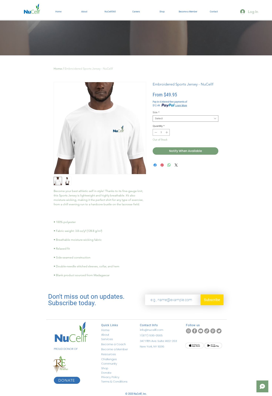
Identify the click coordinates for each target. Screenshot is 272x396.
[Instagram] (188, 330)
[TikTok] (206, 330)
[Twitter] (218, 330)
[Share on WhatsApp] (169, 165)
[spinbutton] (161, 132)
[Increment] (167, 132)
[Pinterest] (212, 330)
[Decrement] (155, 132)
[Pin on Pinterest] (162, 165)
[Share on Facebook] (155, 165)
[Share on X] (176, 165)
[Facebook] (194, 330)
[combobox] (185, 118)
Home (58, 68)
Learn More (181, 105)
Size (156, 112)
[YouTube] (200, 330)
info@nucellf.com (151, 330)
